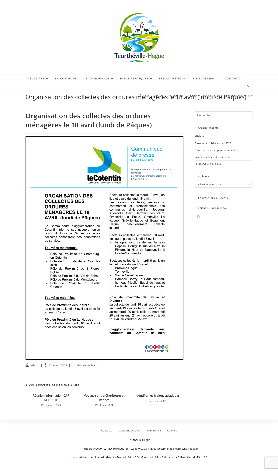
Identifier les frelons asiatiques (157, 395)
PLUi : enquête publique (208, 164)
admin (35, 365)
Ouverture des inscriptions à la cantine (216, 150)
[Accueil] (140, 95)
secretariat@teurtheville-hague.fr (178, 448)
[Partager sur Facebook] (198, 217)
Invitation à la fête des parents (212, 157)
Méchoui (199, 136)
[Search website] (248, 86)
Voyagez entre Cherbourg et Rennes (104, 397)
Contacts (106, 430)
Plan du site (153, 430)
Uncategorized (87, 365)
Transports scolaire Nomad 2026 (213, 143)
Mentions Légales (129, 430)
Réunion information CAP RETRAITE (51, 397)
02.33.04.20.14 (140, 448)
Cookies (172, 430)
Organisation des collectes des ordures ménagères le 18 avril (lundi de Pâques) (230, 95)
